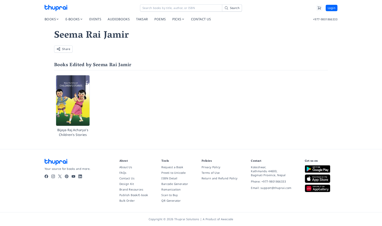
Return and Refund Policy (220, 178)
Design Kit (126, 184)
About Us (125, 167)
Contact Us (126, 178)
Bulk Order (127, 200)
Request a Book (172, 167)
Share (66, 49)
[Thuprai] (56, 8)
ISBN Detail (169, 178)
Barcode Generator (174, 184)
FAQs (123, 173)
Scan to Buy (169, 195)
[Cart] (319, 8)
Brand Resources (131, 189)
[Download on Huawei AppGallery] (321, 188)
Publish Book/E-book (133, 195)
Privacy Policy (211, 167)
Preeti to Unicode (173, 173)
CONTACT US (201, 19)
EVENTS (95, 19)
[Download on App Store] (321, 178)
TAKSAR (142, 19)
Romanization (171, 189)
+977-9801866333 (325, 19)
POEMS (160, 19)
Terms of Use (211, 173)
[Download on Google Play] (321, 169)
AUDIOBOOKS (119, 19)
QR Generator (171, 200)
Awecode (227, 219)
